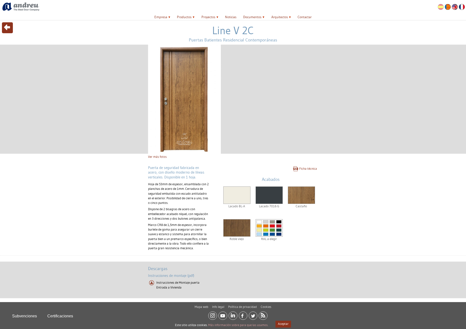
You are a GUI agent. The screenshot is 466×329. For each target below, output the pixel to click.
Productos (184, 17)
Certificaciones (60, 316)
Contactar (305, 17)
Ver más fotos (157, 157)
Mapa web (201, 307)
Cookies (266, 307)
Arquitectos (279, 17)
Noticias (230, 17)
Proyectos (208, 17)
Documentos (252, 17)
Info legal (218, 307)
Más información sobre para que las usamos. (238, 325)
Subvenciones (24, 316)
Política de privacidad (242, 307)
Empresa (160, 17)
